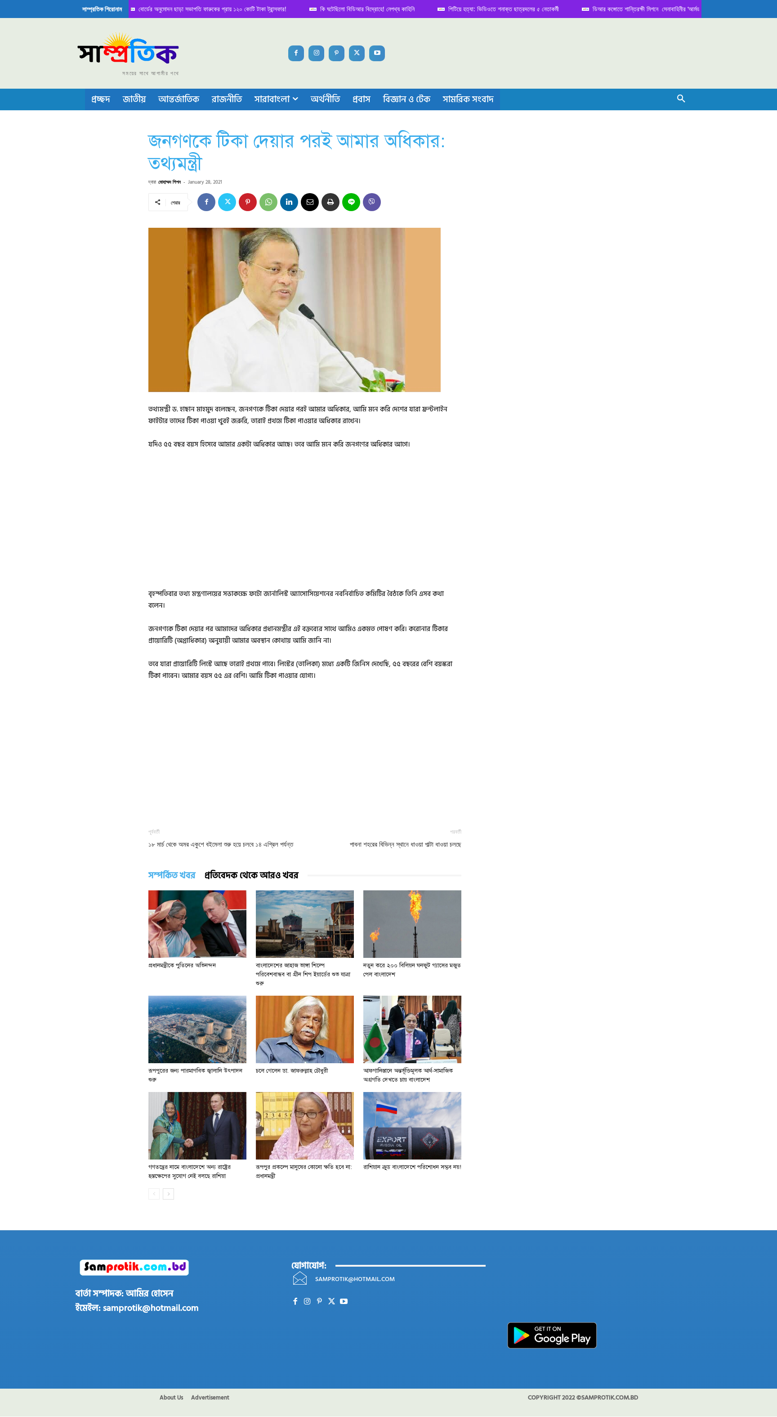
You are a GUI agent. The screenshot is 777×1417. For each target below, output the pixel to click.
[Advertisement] (304, 525)
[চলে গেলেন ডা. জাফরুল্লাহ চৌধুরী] (305, 1029)
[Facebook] (296, 53)
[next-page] (168, 1194)
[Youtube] (377, 53)
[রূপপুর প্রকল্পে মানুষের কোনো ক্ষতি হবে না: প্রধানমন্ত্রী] (305, 1126)
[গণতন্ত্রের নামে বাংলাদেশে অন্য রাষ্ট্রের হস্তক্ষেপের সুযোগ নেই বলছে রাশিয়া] (197, 1126)
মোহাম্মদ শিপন (169, 181)
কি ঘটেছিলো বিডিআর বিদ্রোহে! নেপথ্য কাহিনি (358, 9)
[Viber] (372, 202)
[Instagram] (316, 53)
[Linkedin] (289, 202)
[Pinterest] (336, 53)
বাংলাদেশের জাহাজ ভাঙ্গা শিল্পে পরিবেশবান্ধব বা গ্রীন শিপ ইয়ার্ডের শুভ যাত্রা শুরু (303, 974)
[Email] (310, 202)
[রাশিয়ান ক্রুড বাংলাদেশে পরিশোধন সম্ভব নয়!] (412, 1126)
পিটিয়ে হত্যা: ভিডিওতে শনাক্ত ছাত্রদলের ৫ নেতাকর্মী (494, 9)
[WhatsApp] (268, 202)
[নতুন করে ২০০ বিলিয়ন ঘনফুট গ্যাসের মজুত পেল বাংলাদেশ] (412, 924)
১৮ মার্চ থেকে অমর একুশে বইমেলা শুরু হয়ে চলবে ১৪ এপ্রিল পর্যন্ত (220, 844)
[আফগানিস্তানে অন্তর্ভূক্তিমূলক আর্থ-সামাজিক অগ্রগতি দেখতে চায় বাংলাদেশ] (412, 1029)
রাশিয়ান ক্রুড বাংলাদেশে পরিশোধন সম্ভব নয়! (412, 1167)
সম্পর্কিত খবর (172, 875)
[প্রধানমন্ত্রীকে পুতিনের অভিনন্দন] (197, 924)
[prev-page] (154, 1194)
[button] (681, 99)
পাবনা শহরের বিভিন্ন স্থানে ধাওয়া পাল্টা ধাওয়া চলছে (405, 844)
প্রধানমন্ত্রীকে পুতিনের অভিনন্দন (182, 965)
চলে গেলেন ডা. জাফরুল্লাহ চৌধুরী (292, 1070)
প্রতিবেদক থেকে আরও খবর (252, 875)
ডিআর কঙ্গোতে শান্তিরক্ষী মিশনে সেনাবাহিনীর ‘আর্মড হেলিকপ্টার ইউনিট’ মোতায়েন (667, 9)
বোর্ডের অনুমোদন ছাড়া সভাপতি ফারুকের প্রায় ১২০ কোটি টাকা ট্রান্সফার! (203, 9)
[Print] (330, 202)
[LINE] (351, 202)
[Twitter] (357, 53)
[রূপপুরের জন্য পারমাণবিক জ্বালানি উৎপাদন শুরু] (197, 1029)
